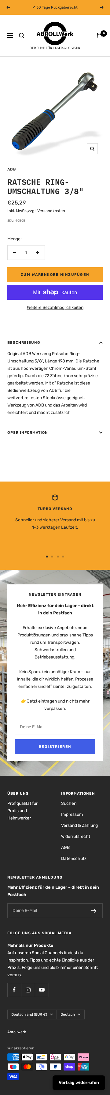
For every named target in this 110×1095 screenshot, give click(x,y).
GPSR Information (27, 432)
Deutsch (68, 1014)
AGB (65, 847)
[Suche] (21, 35)
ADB (11, 169)
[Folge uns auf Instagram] (28, 990)
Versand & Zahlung (79, 825)
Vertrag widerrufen (79, 1082)
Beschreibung (23, 342)
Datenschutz (73, 858)
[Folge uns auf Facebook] (14, 990)
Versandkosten (51, 210)
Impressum (72, 814)
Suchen (68, 803)
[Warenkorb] (100, 35)
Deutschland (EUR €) (29, 1014)
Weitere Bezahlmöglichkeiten (55, 307)
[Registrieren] (94, 911)
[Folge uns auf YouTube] (42, 990)
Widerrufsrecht (75, 836)
